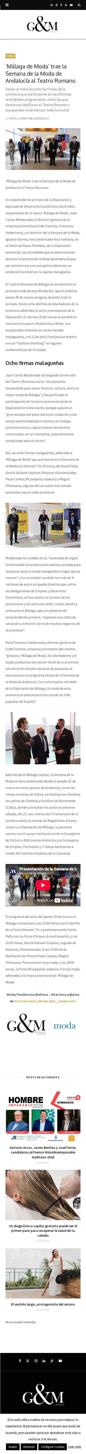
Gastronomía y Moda (31, 1001)
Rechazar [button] (29, 1447)
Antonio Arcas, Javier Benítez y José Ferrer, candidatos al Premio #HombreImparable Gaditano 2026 (43, 1152)
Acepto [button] (13, 1447)
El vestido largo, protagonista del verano (43, 1304)
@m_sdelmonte (62, 1001)
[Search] (79, 5)
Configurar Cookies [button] (52, 1447)
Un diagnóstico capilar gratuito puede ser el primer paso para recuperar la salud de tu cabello (43, 1231)
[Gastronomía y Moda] (43, 24)
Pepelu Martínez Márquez (29, 118)
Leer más (74, 1447)
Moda (10, 56)
